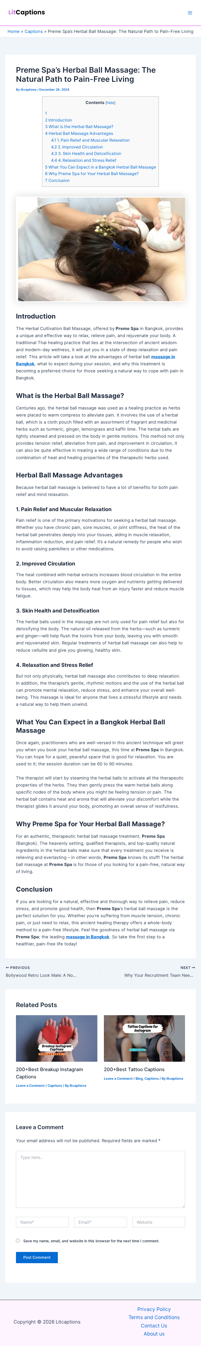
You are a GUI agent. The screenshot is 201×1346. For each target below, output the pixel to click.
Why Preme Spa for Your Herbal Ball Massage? (92, 173)
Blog (139, 1079)
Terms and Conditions (154, 1317)
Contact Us (154, 1325)
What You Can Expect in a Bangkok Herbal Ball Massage (100, 167)
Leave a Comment (30, 1086)
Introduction (58, 120)
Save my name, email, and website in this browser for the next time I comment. (91, 1241)
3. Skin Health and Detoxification (86, 153)
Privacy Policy (154, 1309)
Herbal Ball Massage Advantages (79, 133)
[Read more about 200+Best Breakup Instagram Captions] (56, 1038)
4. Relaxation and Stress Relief (83, 160)
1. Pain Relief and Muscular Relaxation (90, 140)
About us (154, 1334)
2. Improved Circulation (77, 147)
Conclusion (57, 180)
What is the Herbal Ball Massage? (79, 126)
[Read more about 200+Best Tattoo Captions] (144, 1038)
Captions (55, 1086)
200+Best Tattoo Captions (134, 1069)
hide (110, 102)
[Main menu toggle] (190, 13)
